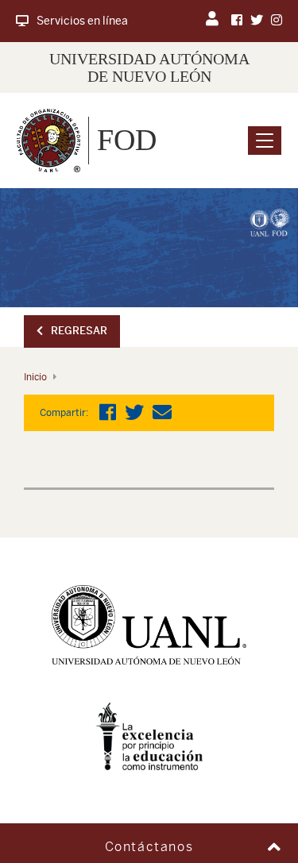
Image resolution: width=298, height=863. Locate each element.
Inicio (35, 377)
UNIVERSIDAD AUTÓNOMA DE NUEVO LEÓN (149, 67)
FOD (127, 139)
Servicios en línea (82, 20)
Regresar (79, 331)
